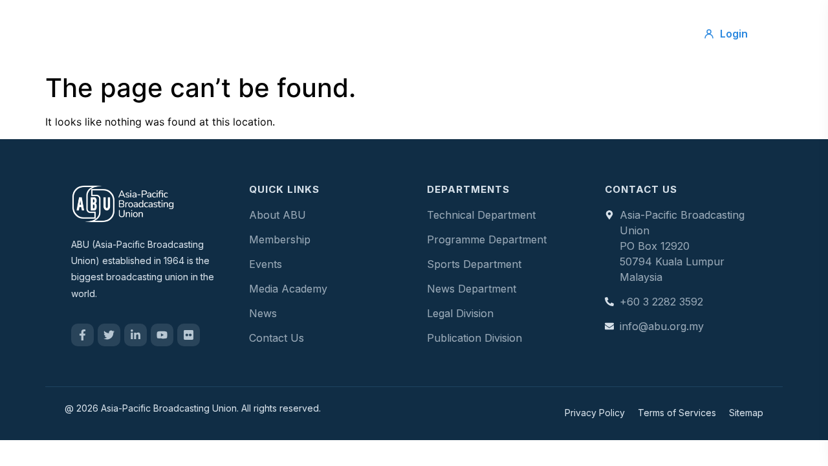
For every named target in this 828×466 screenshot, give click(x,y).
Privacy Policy (595, 412)
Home (204, 33)
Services (325, 33)
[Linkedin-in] (135, 335)
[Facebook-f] (82, 335)
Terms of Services (677, 412)
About (261, 33)
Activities (394, 33)
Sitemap (746, 412)
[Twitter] (109, 335)
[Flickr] (188, 335)
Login (734, 33)
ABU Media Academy (586, 33)
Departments (475, 33)
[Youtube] (162, 335)
